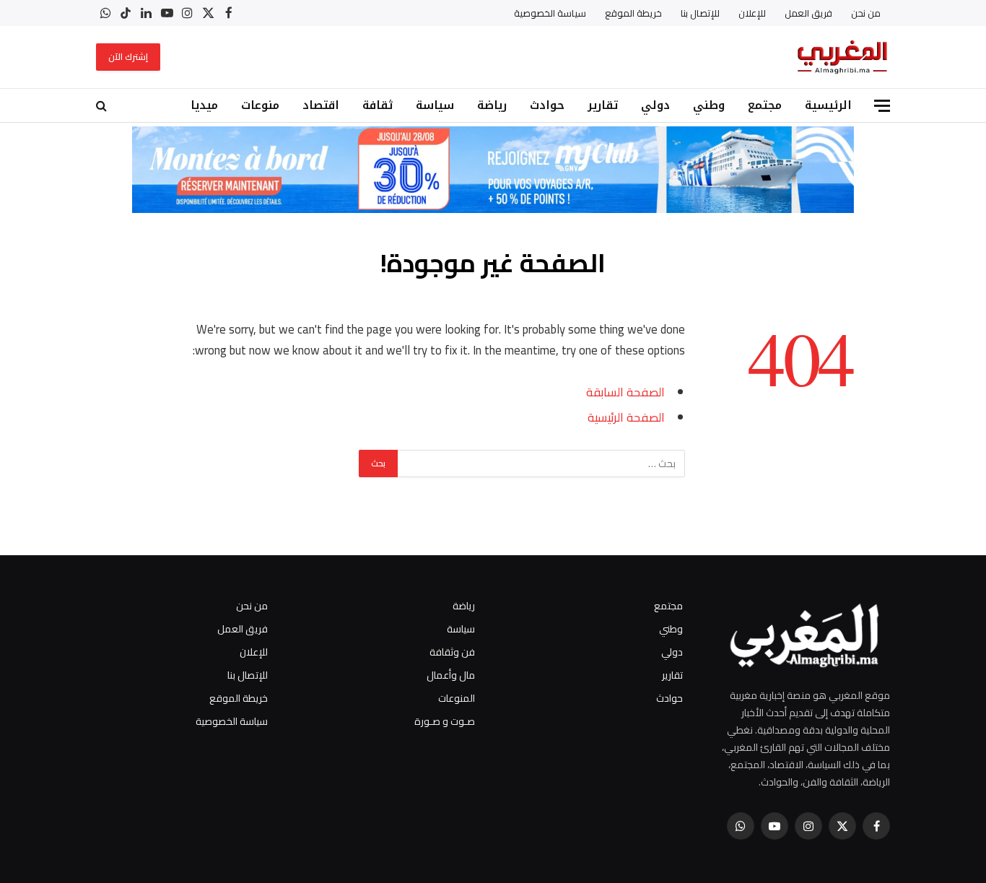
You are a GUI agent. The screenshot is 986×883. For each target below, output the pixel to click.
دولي (655, 105)
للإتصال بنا (700, 13)
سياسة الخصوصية (550, 13)
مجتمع (765, 105)
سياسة (435, 105)
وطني (709, 105)
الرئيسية (828, 105)
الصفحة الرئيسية (626, 417)
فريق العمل (808, 13)
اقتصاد (320, 105)
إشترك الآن (128, 56)
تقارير (603, 105)
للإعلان (752, 13)
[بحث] (103, 106)
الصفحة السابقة (625, 391)
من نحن (866, 13)
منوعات (260, 105)
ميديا (204, 105)
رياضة (492, 105)
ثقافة (377, 105)
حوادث (547, 105)
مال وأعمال (451, 675)
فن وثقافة (452, 652)
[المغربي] (842, 57)
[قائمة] (882, 106)
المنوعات (456, 698)
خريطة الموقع (633, 13)
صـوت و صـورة (444, 721)
